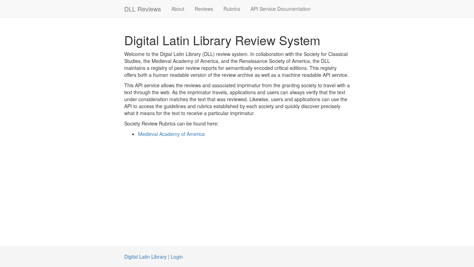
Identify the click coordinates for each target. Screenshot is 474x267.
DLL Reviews (142, 8)
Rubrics (231, 8)
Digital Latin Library (145, 256)
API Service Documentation (281, 8)
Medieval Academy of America (171, 133)
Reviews (204, 8)
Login (177, 256)
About (177, 8)
